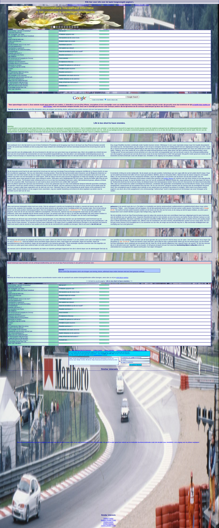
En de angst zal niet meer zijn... (17, 87)
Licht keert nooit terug (14, 32)
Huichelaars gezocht (65, 44)
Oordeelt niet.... (63, 85)
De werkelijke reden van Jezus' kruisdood (21, 36)
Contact (10, 68)
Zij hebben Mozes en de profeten (18, 63)
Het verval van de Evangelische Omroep (20, 58)
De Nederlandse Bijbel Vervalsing (18, 72)
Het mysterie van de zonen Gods (69, 38)
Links (9, 70)
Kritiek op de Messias (14, 41)
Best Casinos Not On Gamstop (78, 5)
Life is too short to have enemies (18, 85)
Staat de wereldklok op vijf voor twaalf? (71, 51)
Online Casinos (108, 524)
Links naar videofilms (14, 89)
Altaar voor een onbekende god (17, 80)
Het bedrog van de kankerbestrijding (19, 49)
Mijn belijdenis (12, 56)
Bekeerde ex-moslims (15, 65)
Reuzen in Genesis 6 (14, 60)
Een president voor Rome (16, 55)
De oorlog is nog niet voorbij (16, 66)
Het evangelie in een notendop (17, 75)
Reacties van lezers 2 (15, 53)
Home (10, 38)
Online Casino (96, 5)
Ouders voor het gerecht (15, 73)
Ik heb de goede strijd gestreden (18, 82)
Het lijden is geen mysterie (67, 68)
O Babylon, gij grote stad (66, 34)
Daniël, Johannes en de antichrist (69, 79)
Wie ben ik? (62, 31)
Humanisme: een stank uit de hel (69, 75)
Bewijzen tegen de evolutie (67, 41)
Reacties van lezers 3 (65, 55)
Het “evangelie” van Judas (16, 34)
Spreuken (11, 42)
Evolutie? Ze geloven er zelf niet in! (69, 65)
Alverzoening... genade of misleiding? (19, 31)
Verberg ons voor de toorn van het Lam (20, 77)
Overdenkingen (13, 51)
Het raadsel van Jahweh (66, 48)
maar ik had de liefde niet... (16, 39)
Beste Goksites (109, 5)
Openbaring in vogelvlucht (16, 48)
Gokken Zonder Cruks (123, 5)
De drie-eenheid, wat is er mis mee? (19, 44)
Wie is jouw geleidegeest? (16, 79)
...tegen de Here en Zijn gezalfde (18, 84)
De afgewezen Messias (66, 62)
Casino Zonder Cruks (108, 525)
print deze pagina (122, 277)
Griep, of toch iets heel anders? (68, 82)
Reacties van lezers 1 (65, 72)
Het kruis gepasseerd (14, 46)
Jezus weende (63, 58)
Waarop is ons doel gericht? (16, 62)
